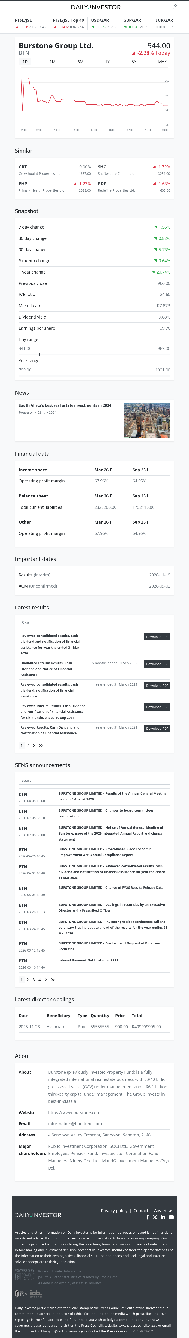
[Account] (175, 6)
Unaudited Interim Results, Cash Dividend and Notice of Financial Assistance (46, 669)
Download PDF (157, 637)
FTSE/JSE (23, 20)
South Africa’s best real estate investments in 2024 (65, 405)
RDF (102, 183)
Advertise (163, 1210)
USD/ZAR (100, 20)
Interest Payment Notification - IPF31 (88, 960)
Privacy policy (114, 1210)
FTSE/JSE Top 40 (68, 20)
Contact (140, 1210)
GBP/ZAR (132, 20)
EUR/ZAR (164, 20)
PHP (23, 183)
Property (26, 412)
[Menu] (15, 7)
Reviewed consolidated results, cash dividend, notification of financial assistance (49, 690)
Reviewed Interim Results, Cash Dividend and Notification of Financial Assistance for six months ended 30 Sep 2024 (53, 712)
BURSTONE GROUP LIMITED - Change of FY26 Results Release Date (111, 887)
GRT (23, 166)
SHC (102, 166)
